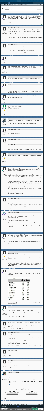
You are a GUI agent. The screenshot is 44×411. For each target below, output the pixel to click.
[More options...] (41, 14)
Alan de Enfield (17, 129)
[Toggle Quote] (8, 27)
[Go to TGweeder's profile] (4, 169)
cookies (6, 409)
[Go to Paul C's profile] (2, 9)
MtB (4, 210)
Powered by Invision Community (34, 407)
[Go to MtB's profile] (4, 213)
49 (4, 337)
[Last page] (18, 384)
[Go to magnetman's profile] (4, 29)
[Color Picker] (12, 3)
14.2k (4, 112)
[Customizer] (11, 3)
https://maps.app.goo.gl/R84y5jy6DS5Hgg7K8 (13, 108)
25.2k (4, 32)
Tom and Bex (4, 370)
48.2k (4, 123)
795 (4, 377)
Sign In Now (31, 394)
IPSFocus (5, 406)
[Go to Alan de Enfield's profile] (4, 120)
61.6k (4, 218)
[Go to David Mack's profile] (4, 253)
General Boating (10, 9)
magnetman (4, 25)
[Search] (42, 3)
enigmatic (16, 27)
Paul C (4, 55)
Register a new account (12, 394)
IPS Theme (2, 406)
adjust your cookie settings (23, 409)
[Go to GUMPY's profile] (4, 107)
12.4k (4, 62)
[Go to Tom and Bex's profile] (4, 373)
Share (36, 9)
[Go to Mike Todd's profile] (4, 155)
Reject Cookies (40, 409)
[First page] (2, 384)
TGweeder (4, 166)
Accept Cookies (35, 409)
